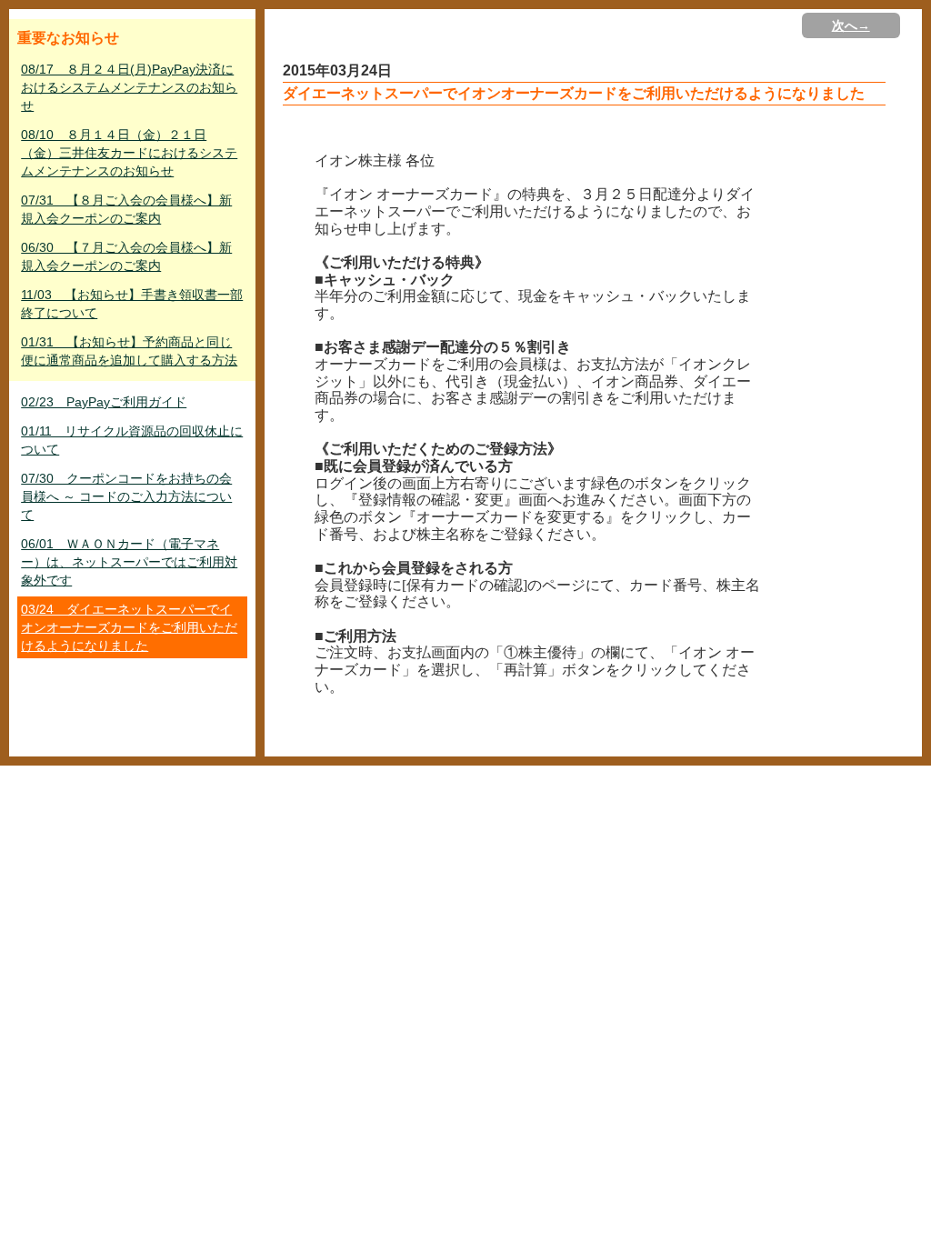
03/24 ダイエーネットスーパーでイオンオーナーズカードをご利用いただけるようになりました (129, 627)
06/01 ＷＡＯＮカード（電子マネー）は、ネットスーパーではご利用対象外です (129, 561)
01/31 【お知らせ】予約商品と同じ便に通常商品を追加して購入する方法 (129, 351)
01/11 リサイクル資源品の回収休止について (132, 440)
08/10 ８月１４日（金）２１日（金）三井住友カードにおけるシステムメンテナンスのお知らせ (129, 152)
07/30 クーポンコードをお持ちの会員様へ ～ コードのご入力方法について (126, 496)
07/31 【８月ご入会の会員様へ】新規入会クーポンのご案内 (126, 209)
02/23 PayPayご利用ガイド (103, 402)
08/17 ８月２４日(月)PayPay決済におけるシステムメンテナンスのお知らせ (129, 87)
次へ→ (851, 25)
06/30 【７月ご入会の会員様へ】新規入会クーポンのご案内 (126, 256)
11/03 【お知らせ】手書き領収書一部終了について (132, 303)
